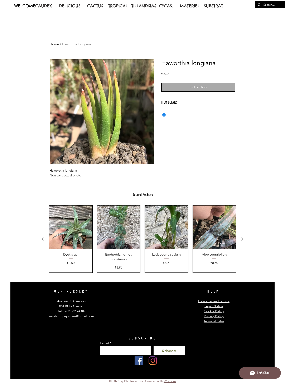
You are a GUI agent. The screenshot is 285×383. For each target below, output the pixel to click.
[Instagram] (153, 360)
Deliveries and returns (214, 301)
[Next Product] (242, 239)
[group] (142, 239)
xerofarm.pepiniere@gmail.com (71, 316)
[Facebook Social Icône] (139, 360)
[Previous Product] (42, 239)
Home (54, 44)
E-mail (104, 343)
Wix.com (170, 381)
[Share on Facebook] (163, 114)
